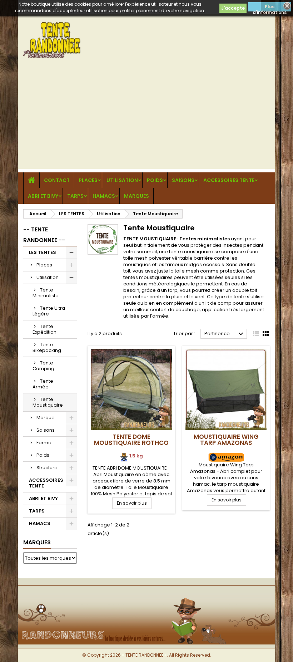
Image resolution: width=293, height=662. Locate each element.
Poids (155, 180)
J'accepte (233, 8)
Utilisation (122, 180)
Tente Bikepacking (47, 347)
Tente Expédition (44, 329)
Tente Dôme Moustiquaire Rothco (131, 439)
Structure (47, 467)
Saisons (183, 180)
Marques (37, 542)
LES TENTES (42, 252)
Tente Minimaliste (46, 292)
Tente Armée (43, 384)
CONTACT (57, 180)
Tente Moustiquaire (48, 402)
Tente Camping (43, 365)
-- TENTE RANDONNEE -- (44, 234)
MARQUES (136, 196)
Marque (45, 417)
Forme (43, 442)
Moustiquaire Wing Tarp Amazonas (226, 439)
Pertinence (224, 334)
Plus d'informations (270, 7)
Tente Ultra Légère (49, 311)
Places (88, 180)
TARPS (75, 196)
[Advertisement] (146, 119)
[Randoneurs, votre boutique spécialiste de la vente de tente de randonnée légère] (146, 597)
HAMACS (104, 196)
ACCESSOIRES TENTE (228, 180)
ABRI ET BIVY (43, 196)
